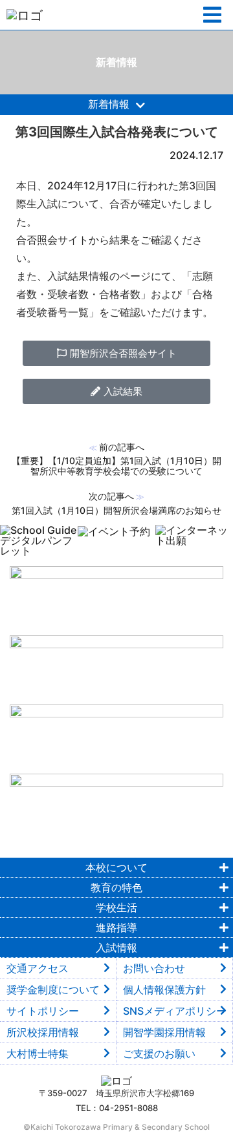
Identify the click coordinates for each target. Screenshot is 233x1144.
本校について (116, 867)
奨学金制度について (53, 989)
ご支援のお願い (159, 1053)
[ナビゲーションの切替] (212, 15)
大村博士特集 (37, 1053)
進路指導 (116, 927)
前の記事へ (121, 446)
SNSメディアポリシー (175, 1010)
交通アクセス (37, 968)
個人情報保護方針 (164, 989)
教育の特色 (116, 887)
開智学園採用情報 (164, 1032)
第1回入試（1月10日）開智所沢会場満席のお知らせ (116, 510)
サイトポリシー (42, 1010)
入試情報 (116, 947)
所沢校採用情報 (42, 1032)
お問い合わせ (154, 968)
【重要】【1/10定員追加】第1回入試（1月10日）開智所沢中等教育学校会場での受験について (116, 465)
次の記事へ (111, 496)
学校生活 (116, 907)
